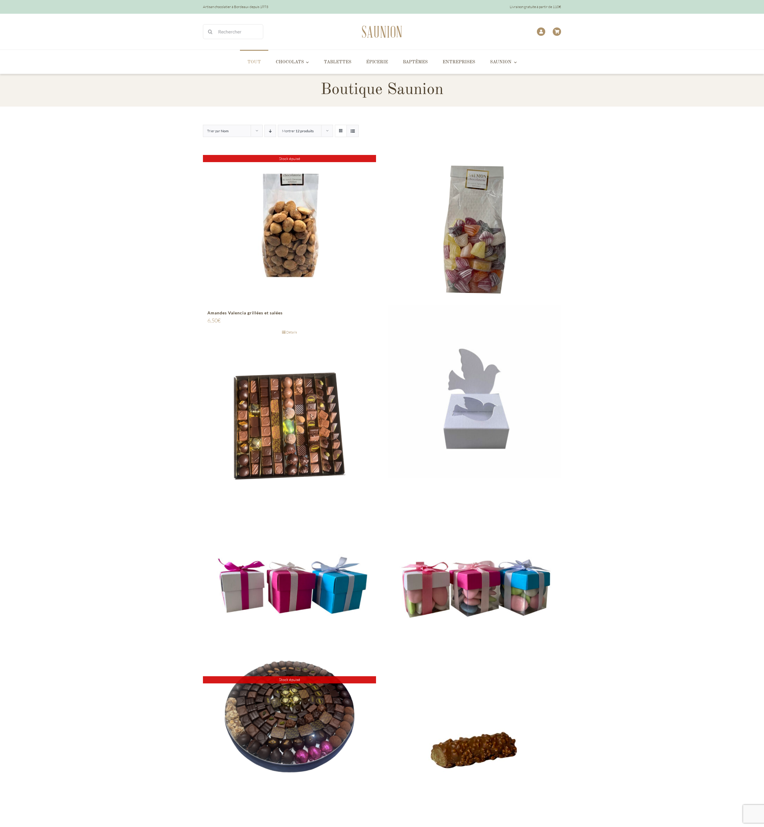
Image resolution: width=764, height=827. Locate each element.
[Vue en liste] (352, 131)
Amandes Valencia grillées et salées (245, 312)
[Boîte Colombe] (474, 391)
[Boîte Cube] (289, 588)
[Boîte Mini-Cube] (474, 588)
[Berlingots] (474, 229)
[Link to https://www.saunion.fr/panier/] (557, 31)
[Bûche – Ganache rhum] (474, 751)
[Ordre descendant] (270, 131)
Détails (291, 332)
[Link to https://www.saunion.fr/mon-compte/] (541, 31)
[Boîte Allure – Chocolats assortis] (289, 426)
